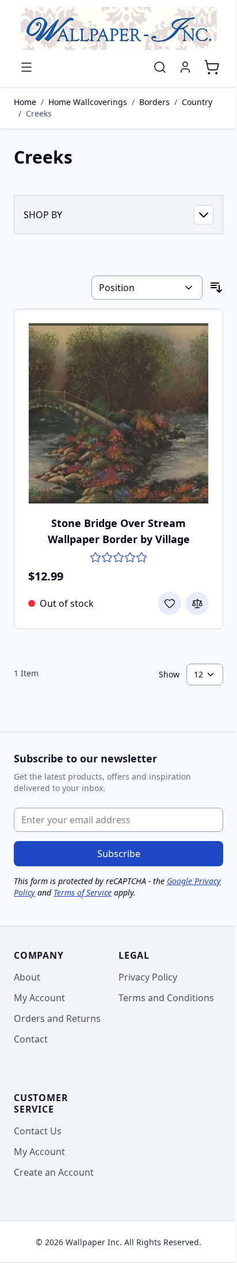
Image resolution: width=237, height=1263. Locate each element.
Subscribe (118, 853)
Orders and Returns (57, 1018)
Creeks (39, 113)
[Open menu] (26, 67)
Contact (31, 1039)
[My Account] (185, 67)
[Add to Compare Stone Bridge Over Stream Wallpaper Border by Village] (197, 603)
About (27, 977)
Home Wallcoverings (87, 101)
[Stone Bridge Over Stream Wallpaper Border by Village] (118, 413)
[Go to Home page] (118, 28)
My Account (39, 997)
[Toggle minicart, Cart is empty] (211, 67)
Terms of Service (82, 892)
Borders (154, 101)
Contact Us (38, 1131)
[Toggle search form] (160, 67)
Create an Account (54, 1172)
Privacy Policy (147, 977)
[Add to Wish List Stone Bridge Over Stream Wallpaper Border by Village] (169, 603)
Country (197, 101)
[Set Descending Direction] (216, 288)
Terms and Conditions (166, 997)
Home (25, 101)
